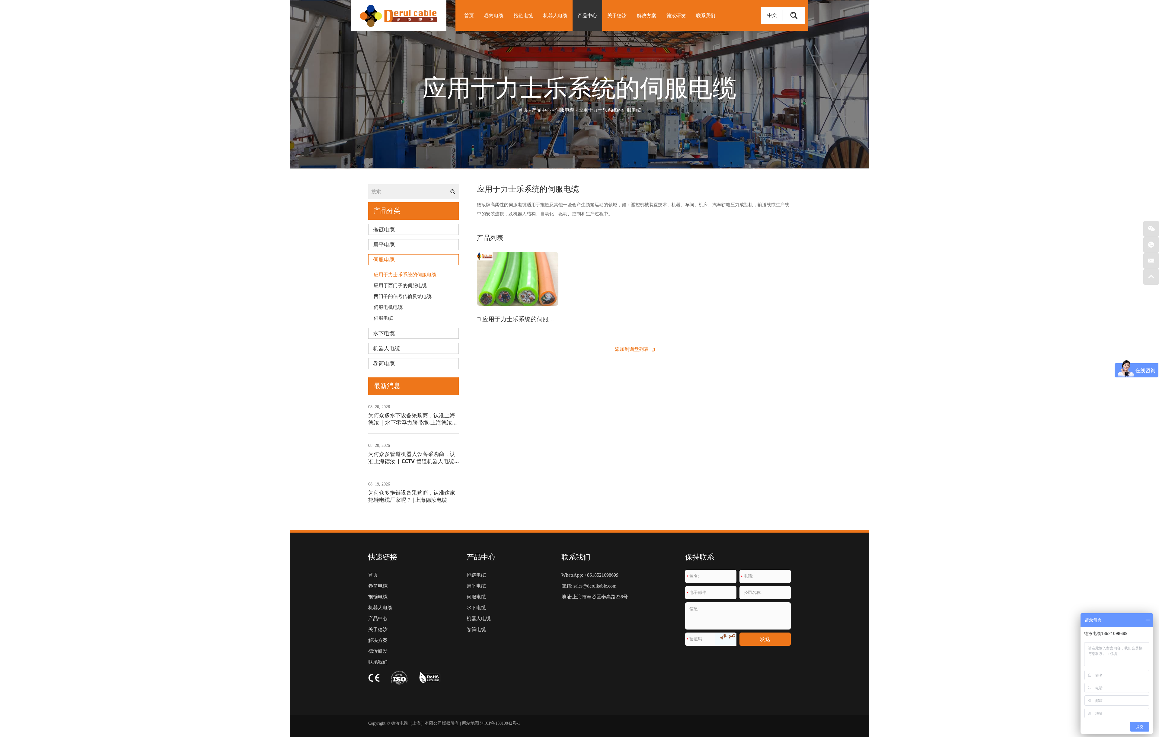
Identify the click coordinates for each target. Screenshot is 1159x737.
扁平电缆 (384, 245)
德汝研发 (676, 15)
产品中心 (587, 15)
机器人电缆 (555, 15)
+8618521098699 (601, 575)
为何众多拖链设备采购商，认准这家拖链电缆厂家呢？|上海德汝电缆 (411, 496)
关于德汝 (617, 15)
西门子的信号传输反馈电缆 (403, 296)
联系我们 (705, 15)
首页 (469, 15)
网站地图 (470, 723)
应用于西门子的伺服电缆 (400, 285)
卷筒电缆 (493, 15)
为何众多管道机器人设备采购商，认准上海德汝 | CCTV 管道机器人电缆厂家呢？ (411, 461)
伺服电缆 (564, 110)
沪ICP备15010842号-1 (500, 723)
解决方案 (646, 15)
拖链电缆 (523, 15)
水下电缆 (384, 333)
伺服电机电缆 (388, 307)
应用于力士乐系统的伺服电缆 (405, 274)
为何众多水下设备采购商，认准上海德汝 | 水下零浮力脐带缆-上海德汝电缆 (413, 422)
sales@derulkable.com (594, 585)
